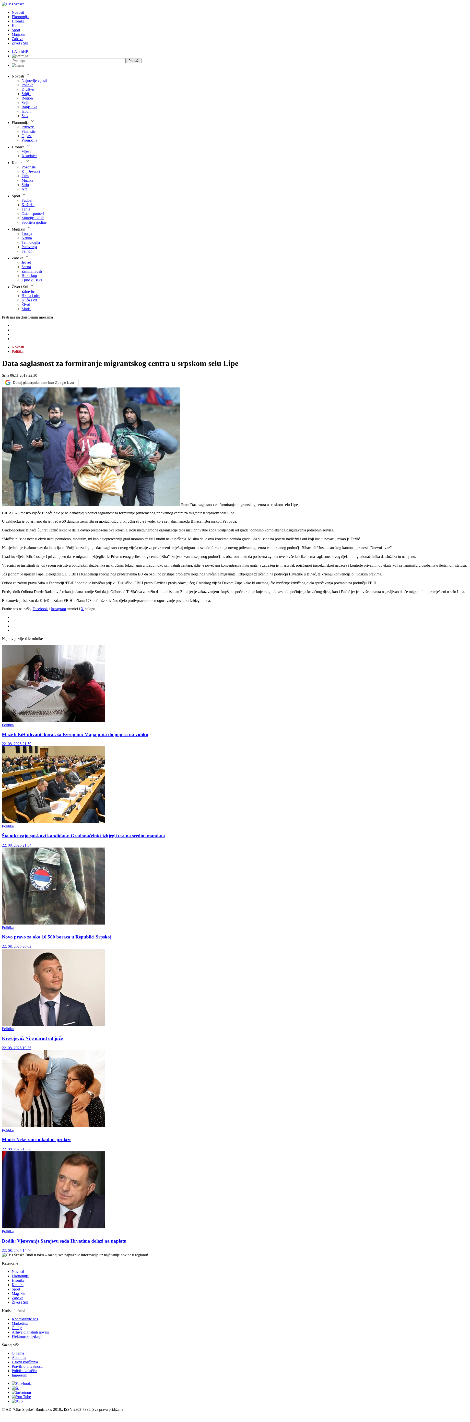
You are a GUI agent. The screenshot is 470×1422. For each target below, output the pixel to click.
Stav (25, 116)
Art (24, 189)
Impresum (19, 1375)
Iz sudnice (29, 156)
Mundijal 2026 (33, 218)
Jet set (26, 262)
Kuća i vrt (29, 300)
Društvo (28, 89)
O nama (18, 1353)
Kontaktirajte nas (25, 1319)
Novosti (18, 12)
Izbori (26, 111)
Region (27, 98)
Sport (16, 30)
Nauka (27, 238)
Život (26, 304)
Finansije (28, 131)
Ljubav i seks (32, 280)
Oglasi (27, 136)
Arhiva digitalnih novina (30, 1332)
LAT (15, 51)
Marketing (20, 1323)
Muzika (27, 180)
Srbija (26, 94)
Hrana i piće (31, 296)
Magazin (18, 34)
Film (25, 176)
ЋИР (24, 51)
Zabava (17, 39)
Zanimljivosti (32, 271)
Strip (25, 185)
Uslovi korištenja (25, 1362)
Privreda (28, 127)
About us (19, 1358)
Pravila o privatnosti (27, 1366)
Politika (27, 85)
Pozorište (29, 167)
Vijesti (26, 151)
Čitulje (17, 1328)
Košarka (28, 205)
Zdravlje (28, 291)
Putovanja (29, 247)
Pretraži (134, 61)
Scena (26, 267)
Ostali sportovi (33, 213)
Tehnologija (31, 242)
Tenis (26, 209)
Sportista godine (34, 222)
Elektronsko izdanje (27, 1336)
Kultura (18, 25)
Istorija (27, 233)
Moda (26, 309)
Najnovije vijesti (34, 80)
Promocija (29, 140)
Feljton (27, 251)
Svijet (26, 102)
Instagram (58, 609)
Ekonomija (20, 17)
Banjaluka (29, 107)
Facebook (40, 609)
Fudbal (27, 200)
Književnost (31, 171)
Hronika (18, 21)
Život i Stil (20, 43)
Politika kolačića (24, 1371)
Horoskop (29, 276)
